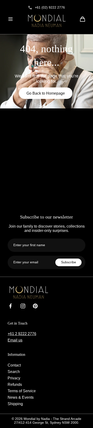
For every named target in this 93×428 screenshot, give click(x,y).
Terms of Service (22, 391)
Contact (14, 365)
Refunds (15, 384)
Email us (15, 340)
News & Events (21, 397)
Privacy (14, 378)
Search (14, 371)
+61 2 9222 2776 (22, 333)
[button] (10, 19)
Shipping (15, 404)
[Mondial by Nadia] (46, 20)
